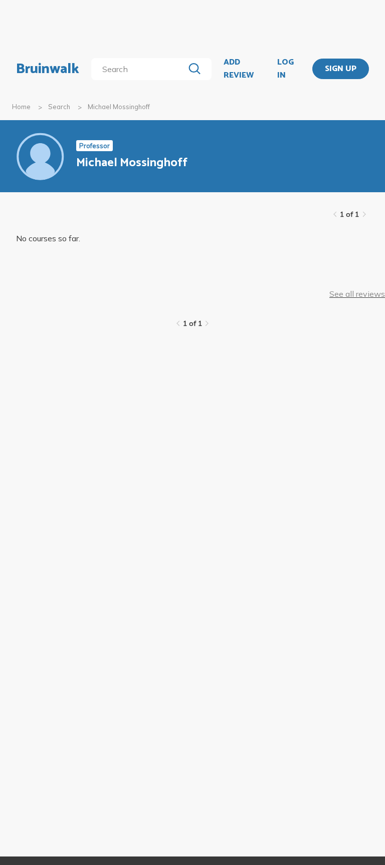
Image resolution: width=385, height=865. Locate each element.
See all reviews (357, 294)
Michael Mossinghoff (119, 107)
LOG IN (285, 69)
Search (59, 107)
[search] (139, 69)
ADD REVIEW (239, 69)
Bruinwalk (47, 69)
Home (21, 107)
